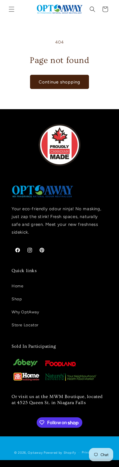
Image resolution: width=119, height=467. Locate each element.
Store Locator (25, 325)
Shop (17, 299)
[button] (11, 9)
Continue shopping (59, 82)
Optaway (35, 453)
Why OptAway (25, 312)
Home (17, 286)
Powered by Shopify (60, 453)
